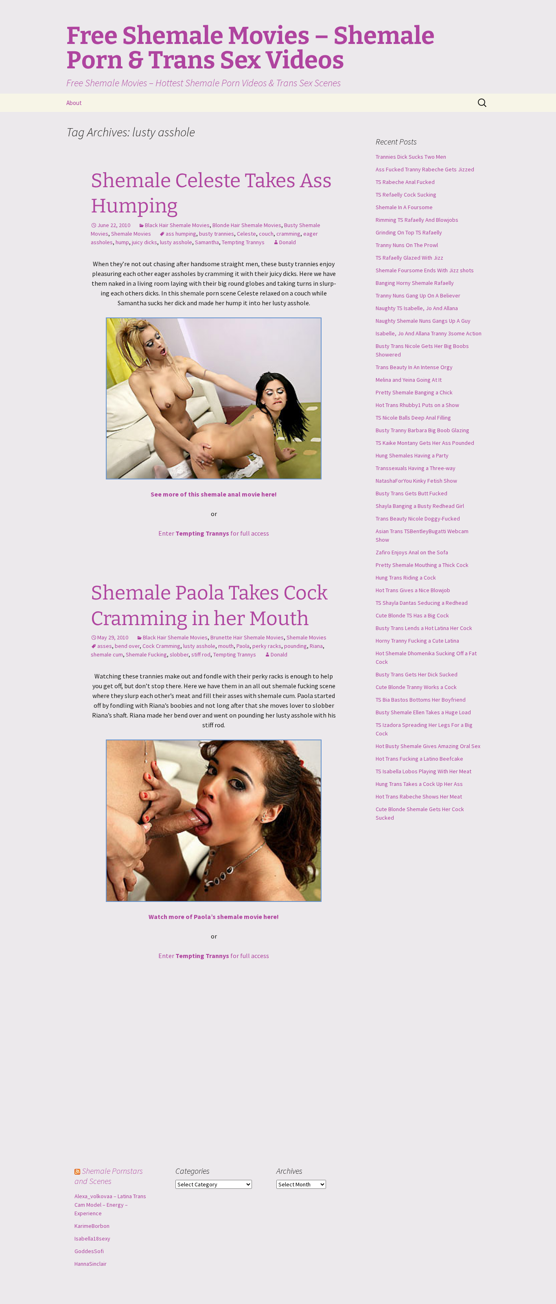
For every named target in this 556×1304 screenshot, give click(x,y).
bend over (127, 646)
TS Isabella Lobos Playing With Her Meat (423, 771)
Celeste (246, 233)
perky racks (266, 646)
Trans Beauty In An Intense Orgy (414, 367)
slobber (179, 654)
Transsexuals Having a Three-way (415, 468)
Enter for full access (213, 533)
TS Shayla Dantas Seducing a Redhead (422, 602)
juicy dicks (144, 242)
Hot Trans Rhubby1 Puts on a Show (417, 405)
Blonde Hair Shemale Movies (246, 225)
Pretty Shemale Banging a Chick (414, 392)
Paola (243, 646)
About (74, 103)
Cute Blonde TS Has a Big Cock (412, 615)
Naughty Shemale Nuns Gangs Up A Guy (423, 320)
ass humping (181, 233)
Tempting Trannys (243, 242)
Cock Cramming (161, 646)
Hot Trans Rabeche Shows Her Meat (419, 796)
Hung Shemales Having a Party (412, 455)
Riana (316, 646)
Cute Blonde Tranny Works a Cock (416, 687)
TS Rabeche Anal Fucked (405, 182)
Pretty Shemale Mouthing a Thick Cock (422, 565)
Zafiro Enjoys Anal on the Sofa (412, 552)
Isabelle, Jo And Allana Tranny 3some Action (429, 333)
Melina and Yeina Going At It (409, 379)
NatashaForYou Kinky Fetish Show (416, 480)
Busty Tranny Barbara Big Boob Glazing (422, 430)
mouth (226, 646)
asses (104, 646)
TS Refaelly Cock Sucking (406, 194)
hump (122, 242)
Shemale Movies (131, 233)
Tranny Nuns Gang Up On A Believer (418, 295)
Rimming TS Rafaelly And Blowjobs (417, 219)
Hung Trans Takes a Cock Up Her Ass (419, 784)
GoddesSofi (89, 1251)
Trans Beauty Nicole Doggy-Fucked (418, 518)
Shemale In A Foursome (404, 207)
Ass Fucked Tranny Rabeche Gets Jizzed (425, 169)
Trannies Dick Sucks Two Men (411, 156)
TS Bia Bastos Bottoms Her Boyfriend (421, 699)
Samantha (207, 242)
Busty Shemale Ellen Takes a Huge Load (423, 712)
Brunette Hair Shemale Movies (247, 637)
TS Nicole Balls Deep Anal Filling (413, 417)
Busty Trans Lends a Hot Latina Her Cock (424, 628)
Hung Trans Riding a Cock (406, 577)
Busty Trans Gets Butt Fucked (411, 493)
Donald (287, 242)
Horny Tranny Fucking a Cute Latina (417, 640)
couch (266, 233)
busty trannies (216, 233)
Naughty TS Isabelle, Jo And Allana (417, 308)
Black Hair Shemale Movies (177, 225)
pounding (295, 646)
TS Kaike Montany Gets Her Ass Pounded (425, 442)
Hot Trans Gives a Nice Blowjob (413, 590)
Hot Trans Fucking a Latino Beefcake (419, 758)
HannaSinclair (90, 1263)
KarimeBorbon (91, 1226)
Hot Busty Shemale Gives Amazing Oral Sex (428, 746)
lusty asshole (176, 242)
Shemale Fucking (146, 654)
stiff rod (200, 654)
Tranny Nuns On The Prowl (407, 245)
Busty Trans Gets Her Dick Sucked (416, 674)
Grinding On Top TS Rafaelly (409, 232)
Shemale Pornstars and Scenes (108, 1176)
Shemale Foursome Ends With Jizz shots (425, 270)
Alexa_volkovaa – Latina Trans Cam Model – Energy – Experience (110, 1204)
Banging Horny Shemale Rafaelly (415, 283)
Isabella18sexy (92, 1238)
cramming (288, 233)
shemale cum (107, 654)
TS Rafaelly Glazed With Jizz (409, 257)
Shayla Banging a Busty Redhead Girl (420, 506)
